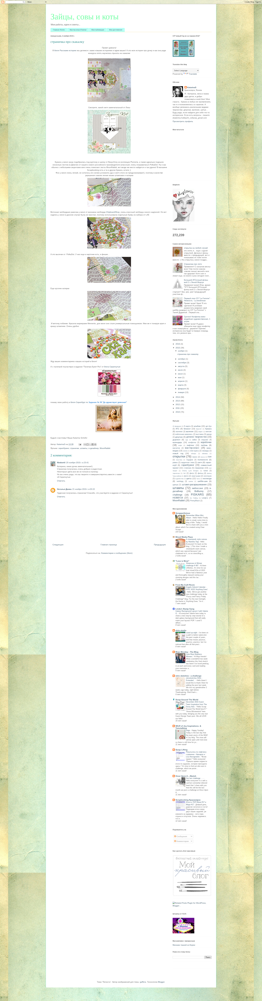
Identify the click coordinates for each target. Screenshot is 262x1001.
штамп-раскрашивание (194, 484)
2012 (178, 404)
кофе (180, 445)
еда (186, 440)
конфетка (192, 442)
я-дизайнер (93, 448)
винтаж (209, 432)
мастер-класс (192, 448)
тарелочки (176, 473)
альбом (197, 426)
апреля (181, 381)
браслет (199, 429)
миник (185, 451)
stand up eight (192, 633)
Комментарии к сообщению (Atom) (117, 553)
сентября (182, 362)
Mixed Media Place (184, 537)
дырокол (176, 440)
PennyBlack (195, 501)
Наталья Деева (64, 489)
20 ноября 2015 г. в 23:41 (77, 462)
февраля (182, 389)
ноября (181, 351)
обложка (205, 453)
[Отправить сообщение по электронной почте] (80, 444)
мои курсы (194, 451)
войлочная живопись (184, 434)
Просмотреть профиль (183, 121)
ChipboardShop (113, 212)
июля (180, 370)
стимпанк (187, 468)
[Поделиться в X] (90, 444)
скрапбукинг (63, 448)
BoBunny (199, 491)
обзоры (193, 453)
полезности (203, 460)
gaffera (143, 982)
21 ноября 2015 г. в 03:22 (83, 489)
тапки (205, 471)
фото (186, 476)
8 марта (187, 426)
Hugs (188, 730)
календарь (177, 442)
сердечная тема (187, 462)
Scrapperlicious (182, 513)
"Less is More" (182, 561)
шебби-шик (203, 481)
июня (180, 374)
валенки (179, 432)
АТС (177, 429)
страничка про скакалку (187, 354)
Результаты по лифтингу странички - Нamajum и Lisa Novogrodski (196, 754)
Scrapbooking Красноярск (187, 800)
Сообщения (181, 836)
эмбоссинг (197, 488)
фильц (200, 473)
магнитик (176, 448)
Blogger (161, 982)
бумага (208, 429)
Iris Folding (194, 498)
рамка (175, 462)
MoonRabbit (105, 448)
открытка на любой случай (196, 248)
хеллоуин (208, 476)
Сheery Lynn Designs (190, 471)
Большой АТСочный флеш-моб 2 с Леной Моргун (196, 281)
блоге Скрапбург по (99, 402)
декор (209, 434)
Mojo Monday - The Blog (186, 652)
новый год (178, 453)
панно (194, 457)
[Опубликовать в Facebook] (92, 444)
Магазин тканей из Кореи (184, 945)
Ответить (61, 481)
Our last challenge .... (195, 778)
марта (181, 385)
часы (198, 478)
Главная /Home (59, 30)
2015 (178, 348)
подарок (189, 460)
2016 (178, 344)
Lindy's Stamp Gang (184, 609)
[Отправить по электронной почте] (85, 444)
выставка (199, 434)
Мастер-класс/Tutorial (78, 30)
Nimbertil (61, 462)
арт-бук (209, 426)
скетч (199, 462)
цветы (189, 478)
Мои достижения (115, 30)
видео (200, 431)
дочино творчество (196, 437)
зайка (194, 440)
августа (181, 366)
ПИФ (210, 457)
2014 (178, 397)
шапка (191, 481)
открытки (179, 456)
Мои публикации (97, 30)
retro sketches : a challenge (188, 676)
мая (180, 377)
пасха (203, 457)
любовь (204, 445)
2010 (178, 412)
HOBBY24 (178, 497)
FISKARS (197, 494)
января (181, 392)
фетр (192, 473)
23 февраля (177, 426)
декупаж (179, 437)
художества (179, 478)
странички (74, 448)
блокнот (187, 429)
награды (205, 451)
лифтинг (190, 445)
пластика (179, 460)
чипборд (180, 481)
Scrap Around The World (186, 700)
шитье (175, 485)
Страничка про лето (193, 264)
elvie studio (180, 630)
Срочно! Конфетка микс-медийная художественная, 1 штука (197, 319)
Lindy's (205, 498)
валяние (189, 431)
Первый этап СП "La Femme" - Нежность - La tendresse (197, 299)
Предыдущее (160, 545)
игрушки (204, 440)
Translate (193, 74)
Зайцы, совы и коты (84, 16)
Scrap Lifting (181, 750)
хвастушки (196, 476)
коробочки (206, 442)
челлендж (207, 478)
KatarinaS (191, 87)
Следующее (58, 545)
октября (182, 359)
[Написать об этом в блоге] (87, 444)
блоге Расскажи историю (65, 50)
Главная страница (109, 545)
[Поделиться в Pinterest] (95, 444)
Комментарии (182, 841)
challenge (177, 494)
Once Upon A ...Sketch (185, 776)
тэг (184, 473)
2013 (178, 401)
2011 (178, 408)
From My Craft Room (185, 585)
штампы (83, 448)
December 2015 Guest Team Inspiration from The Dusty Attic (196, 704)
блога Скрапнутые (112, 367)
